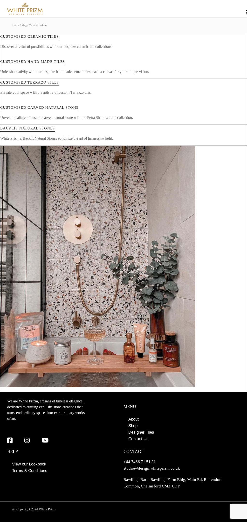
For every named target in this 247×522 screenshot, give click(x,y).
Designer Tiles (141, 432)
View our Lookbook (29, 464)
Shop (132, 425)
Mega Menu (28, 25)
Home (15, 25)
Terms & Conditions (29, 470)
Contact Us (138, 438)
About (133, 419)
